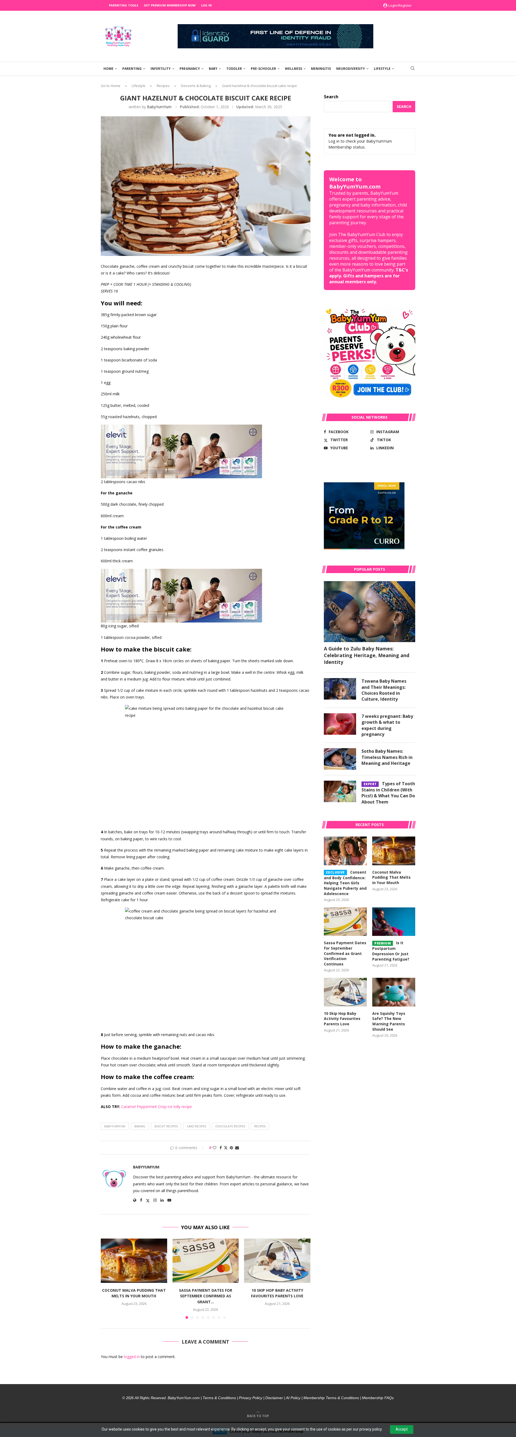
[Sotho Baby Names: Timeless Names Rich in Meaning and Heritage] (340, 759)
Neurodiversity (350, 68)
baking (139, 1126)
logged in (132, 1356)
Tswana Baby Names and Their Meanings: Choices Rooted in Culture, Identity (383, 690)
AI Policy (293, 1398)
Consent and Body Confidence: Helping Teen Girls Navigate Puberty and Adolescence (345, 883)
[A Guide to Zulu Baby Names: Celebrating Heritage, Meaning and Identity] (369, 611)
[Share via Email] (237, 1147)
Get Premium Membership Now (170, 5)
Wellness (293, 68)
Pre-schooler (263, 68)
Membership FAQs (378, 1398)
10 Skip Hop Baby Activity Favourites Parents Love (342, 1018)
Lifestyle (382, 68)
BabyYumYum (159, 106)
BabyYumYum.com (184, 1398)
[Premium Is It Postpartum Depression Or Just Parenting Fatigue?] (393, 921)
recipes (260, 1126)
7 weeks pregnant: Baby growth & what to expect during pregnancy (387, 725)
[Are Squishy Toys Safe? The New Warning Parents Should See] (393, 992)
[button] (108, 1278)
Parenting (132, 68)
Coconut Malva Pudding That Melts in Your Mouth (391, 877)
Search (331, 97)
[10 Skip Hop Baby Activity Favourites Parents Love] (277, 1261)
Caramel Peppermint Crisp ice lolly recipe (156, 1106)
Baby (213, 68)
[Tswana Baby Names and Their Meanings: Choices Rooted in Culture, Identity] (340, 689)
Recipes (163, 85)
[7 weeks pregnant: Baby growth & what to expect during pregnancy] (340, 724)
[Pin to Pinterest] (231, 1147)
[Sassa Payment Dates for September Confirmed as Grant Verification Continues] (206, 1261)
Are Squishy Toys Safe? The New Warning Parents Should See (388, 1021)
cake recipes (196, 1126)
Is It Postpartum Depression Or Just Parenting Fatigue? (390, 950)
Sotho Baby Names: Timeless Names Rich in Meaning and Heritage (387, 757)
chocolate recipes (230, 1126)
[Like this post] (214, 1147)
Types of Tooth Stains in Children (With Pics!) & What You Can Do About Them (388, 793)
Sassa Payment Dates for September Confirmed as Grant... (205, 1296)
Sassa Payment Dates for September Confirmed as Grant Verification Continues (345, 953)
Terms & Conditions (219, 1398)
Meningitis (321, 68)
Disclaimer (274, 1398)
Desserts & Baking (196, 85)
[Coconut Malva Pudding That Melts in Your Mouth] (134, 1261)
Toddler (234, 68)
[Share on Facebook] (221, 1147)
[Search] (412, 68)
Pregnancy (190, 68)
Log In (206, 5)
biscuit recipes (166, 1126)
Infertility (160, 68)
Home (108, 68)
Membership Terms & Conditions (331, 1398)
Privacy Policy (250, 1398)
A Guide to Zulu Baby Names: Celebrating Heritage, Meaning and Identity (366, 655)
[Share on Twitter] (226, 1147)
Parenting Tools (123, 5)
